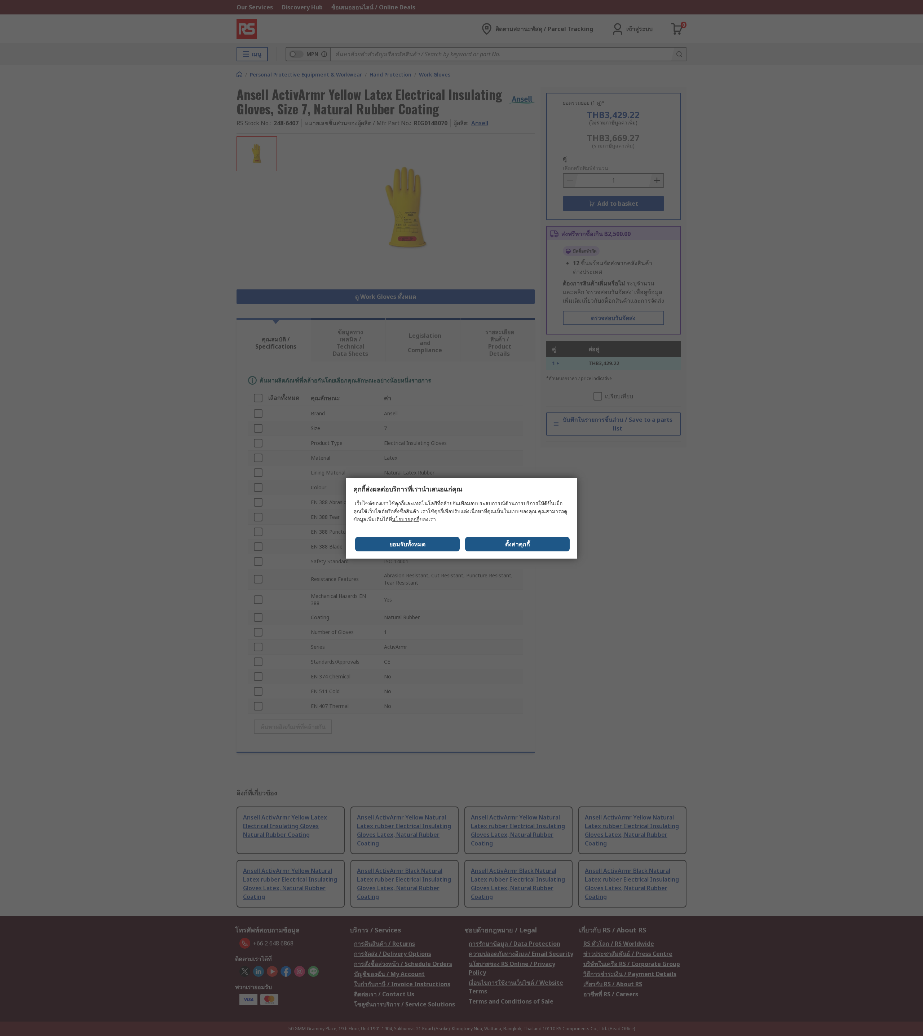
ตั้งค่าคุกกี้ (517, 544)
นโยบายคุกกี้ (405, 519)
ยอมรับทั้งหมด (407, 544)
